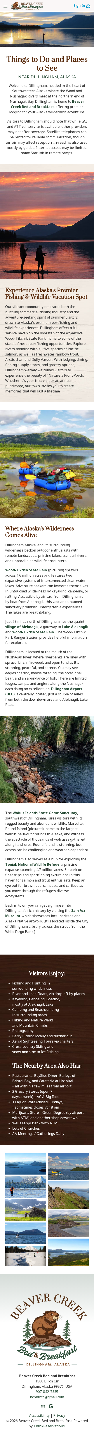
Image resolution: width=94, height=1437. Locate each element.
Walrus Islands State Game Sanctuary (45, 813)
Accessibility (39, 1415)
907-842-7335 (47, 1392)
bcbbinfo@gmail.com (47, 1397)
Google (51, 1406)
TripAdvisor (43, 1406)
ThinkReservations (49, 1426)
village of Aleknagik (21, 627)
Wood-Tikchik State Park (26, 570)
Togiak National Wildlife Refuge (32, 864)
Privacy (59, 1415)
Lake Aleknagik (75, 627)
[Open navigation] (5, 6)
